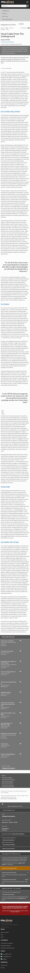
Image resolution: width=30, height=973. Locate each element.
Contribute (21, 898)
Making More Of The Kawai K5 (8, 733)
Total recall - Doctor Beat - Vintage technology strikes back (8, 704)
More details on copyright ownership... (9, 798)
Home (2, 28)
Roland (11, 822)
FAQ (2, 934)
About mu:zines (5, 932)
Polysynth (4, 830)
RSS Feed (8, 956)
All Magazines (5, 10)
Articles (3, 29)
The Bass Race (4, 743)
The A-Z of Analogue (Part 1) (8, 671)
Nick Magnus (11, 42)
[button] (21, 23)
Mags (6, 28)
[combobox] (15, 6)
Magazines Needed (6, 945)
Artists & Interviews (7, 19)
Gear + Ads (5, 16)
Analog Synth (5, 828)
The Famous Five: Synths (7, 651)
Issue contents (8, 777)
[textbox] (8, 6)
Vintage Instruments (8, 768)
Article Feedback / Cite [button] (9, 810)
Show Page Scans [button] (25, 28)
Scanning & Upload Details (7, 948)
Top (3, 777)
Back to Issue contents (9, 848)
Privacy (2, 967)
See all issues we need (8, 894)
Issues (11, 28)
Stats (2, 937)
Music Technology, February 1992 (14, 44)
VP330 (15, 822)
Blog (5, 959)
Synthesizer (5, 822)
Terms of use (4, 965)
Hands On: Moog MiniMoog (8, 754)
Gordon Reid (5, 42)
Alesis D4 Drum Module (8, 786)
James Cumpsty (8, 68)
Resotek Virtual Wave (7, 781)
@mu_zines (8, 954)
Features (4, 13)
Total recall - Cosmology (7, 640)
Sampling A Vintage (6, 692)
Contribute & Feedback (7, 943)
